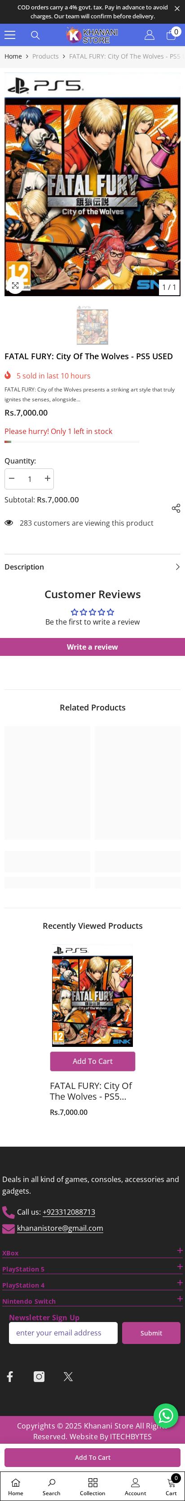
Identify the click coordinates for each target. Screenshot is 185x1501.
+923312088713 (69, 1212)
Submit (151, 1333)
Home (13, 56)
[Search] (35, 35)
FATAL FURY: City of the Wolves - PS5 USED (91, 1091)
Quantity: (20, 461)
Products (45, 56)
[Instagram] (39, 1376)
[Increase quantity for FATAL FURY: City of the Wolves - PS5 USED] (47, 478)
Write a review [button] (92, 647)
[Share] (173, 506)
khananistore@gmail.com (60, 1228)
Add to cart (92, 1457)
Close (177, 8)
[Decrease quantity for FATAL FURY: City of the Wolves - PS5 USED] (11, 478)
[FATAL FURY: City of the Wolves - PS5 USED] (93, 995)
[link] (47, 861)
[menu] (9, 35)
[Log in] (149, 35)
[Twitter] (68, 1376)
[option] (92, 12)
